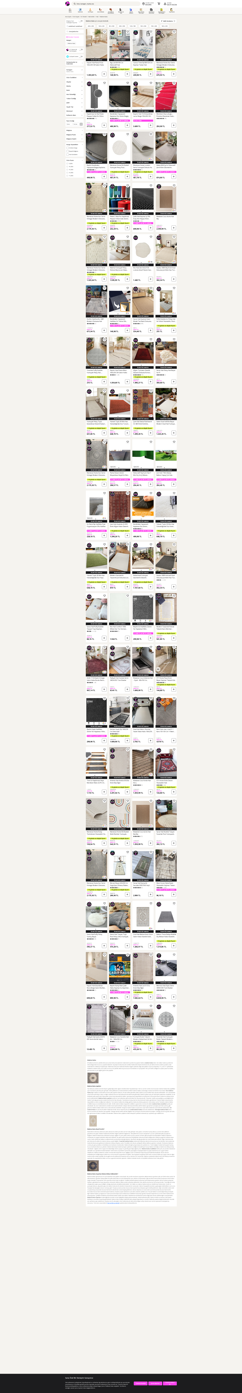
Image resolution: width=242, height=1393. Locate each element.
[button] (94, 57)
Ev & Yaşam (76, 17)
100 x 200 (154, 26)
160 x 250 (165, 26)
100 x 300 (143, 26)
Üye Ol (169, 4)
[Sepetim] (159, 4)
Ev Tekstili (83, 17)
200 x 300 (122, 26)
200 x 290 (91, 26)
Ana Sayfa (68, 17)
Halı (97, 17)
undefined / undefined (75, 26)
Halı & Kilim (91, 17)
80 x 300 (111, 26)
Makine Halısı (104, 17)
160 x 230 (101, 26)
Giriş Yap (174, 4)
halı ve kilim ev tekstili (113, 1203)
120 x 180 (133, 26)
